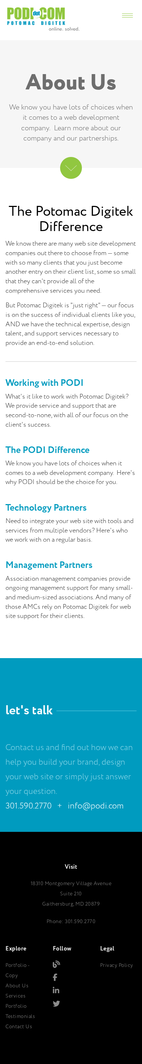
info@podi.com (96, 806)
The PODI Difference (47, 450)
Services (15, 996)
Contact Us (18, 1026)
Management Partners (48, 565)
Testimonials (20, 1016)
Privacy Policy (116, 965)
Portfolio (16, 1006)
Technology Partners (46, 508)
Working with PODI (44, 383)
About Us (16, 986)
